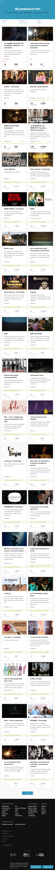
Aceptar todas (48, 867)
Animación (9, 12)
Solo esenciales (36, 867)
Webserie (46, 12)
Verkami (27, 2)
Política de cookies (14, 868)
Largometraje (37, 12)
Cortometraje (18, 12)
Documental (28, 12)
